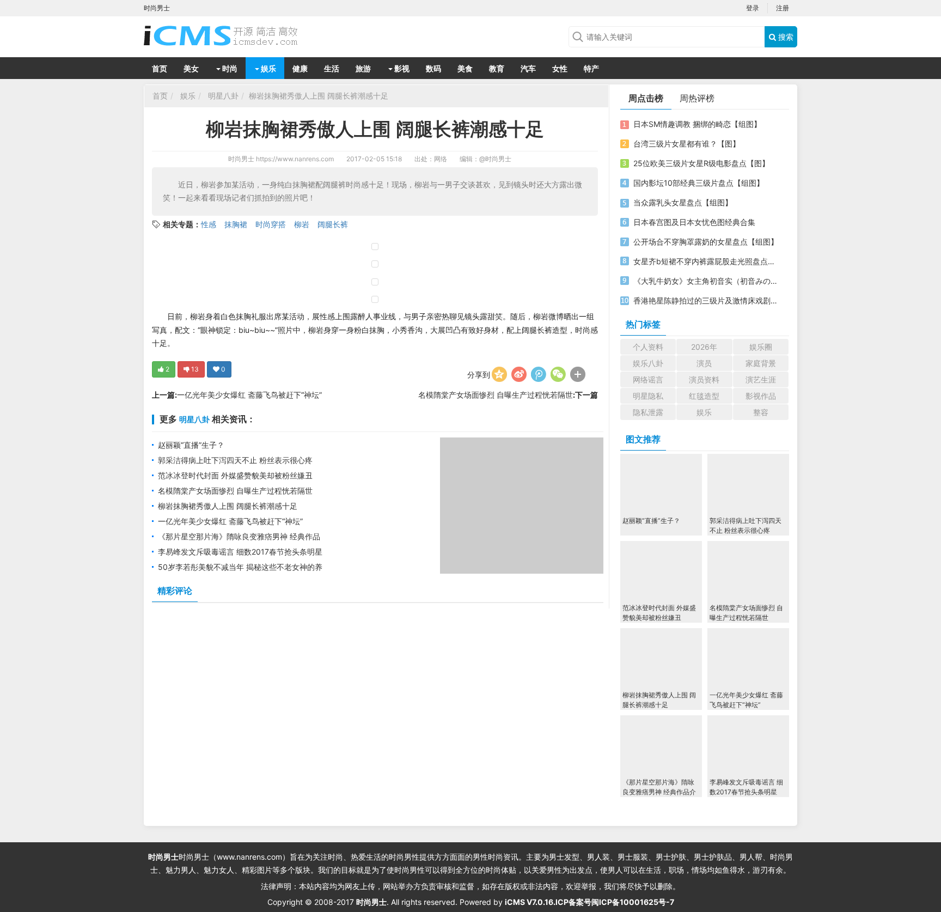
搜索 (784, 36)
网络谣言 (648, 379)
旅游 (363, 68)
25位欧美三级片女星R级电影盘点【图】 (701, 163)
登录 (752, 8)
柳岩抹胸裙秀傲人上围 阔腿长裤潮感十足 (318, 95)
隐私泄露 (648, 412)
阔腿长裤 (332, 224)
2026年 (704, 346)
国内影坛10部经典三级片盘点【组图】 (698, 182)
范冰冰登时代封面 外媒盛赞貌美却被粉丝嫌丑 (235, 475)
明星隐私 (648, 395)
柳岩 (301, 224)
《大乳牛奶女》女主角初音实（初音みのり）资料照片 (706, 280)
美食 (465, 68)
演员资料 (704, 379)
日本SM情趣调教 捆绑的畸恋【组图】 (697, 124)
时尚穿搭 (270, 224)
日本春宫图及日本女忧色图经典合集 (694, 222)
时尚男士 (241, 159)
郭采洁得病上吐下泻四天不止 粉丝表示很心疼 (235, 460)
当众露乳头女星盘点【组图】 (682, 202)
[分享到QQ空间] (499, 374)
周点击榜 (645, 98)
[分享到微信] (558, 374)
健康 (300, 68)
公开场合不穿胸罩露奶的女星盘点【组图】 (705, 241)
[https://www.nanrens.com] (231, 35)
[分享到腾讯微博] (538, 374)
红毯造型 (704, 395)
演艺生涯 (761, 379)
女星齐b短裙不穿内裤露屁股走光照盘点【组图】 (706, 261)
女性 (559, 68)
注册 (782, 8)
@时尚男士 (495, 159)
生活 (331, 68)
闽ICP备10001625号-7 (632, 902)
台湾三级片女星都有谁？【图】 (686, 143)
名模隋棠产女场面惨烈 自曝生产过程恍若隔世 (495, 394)
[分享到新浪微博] (519, 374)
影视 (401, 68)
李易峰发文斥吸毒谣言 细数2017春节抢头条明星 (240, 551)
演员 (704, 363)
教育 (496, 68)
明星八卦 (223, 95)
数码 (433, 68)
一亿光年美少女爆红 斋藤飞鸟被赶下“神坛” (249, 394)
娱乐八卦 (648, 363)
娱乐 (267, 68)
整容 (760, 412)
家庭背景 (761, 363)
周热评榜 (697, 98)
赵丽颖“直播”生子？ (191, 444)
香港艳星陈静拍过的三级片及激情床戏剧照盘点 (706, 300)
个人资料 (648, 346)
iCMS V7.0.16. (530, 902)
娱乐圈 (760, 346)
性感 (208, 224)
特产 (591, 68)
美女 (191, 68)
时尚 (229, 68)
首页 (159, 68)
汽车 (528, 68)
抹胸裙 (235, 224)
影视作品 (761, 395)
